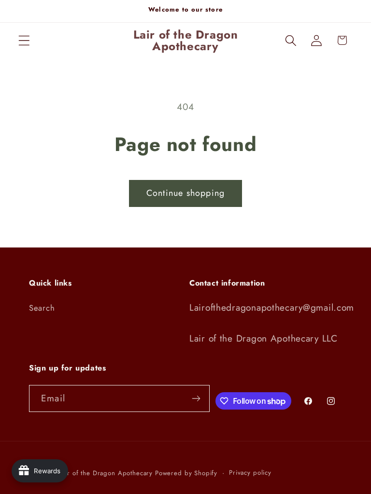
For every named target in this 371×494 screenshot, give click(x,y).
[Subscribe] (196, 398)
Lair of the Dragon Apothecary (106, 473)
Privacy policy (250, 472)
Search (42, 308)
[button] (24, 40)
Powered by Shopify (186, 473)
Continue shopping (185, 193)
